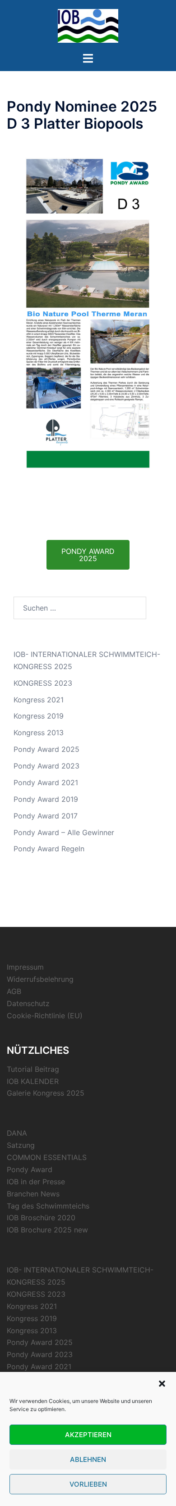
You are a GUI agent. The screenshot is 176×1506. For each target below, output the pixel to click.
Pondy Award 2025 (46, 749)
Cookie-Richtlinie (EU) (45, 1015)
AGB (14, 991)
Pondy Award (29, 1169)
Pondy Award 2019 (46, 799)
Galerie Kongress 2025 (45, 1092)
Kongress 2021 (39, 699)
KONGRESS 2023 (43, 683)
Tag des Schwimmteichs (48, 1205)
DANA (17, 1132)
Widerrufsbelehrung (40, 979)
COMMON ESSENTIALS (47, 1157)
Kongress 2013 (39, 732)
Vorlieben (88, 1484)
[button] (162, 1383)
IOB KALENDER (33, 1081)
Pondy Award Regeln (49, 848)
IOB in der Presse (36, 1181)
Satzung (21, 1145)
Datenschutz (28, 1003)
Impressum (25, 966)
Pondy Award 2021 (46, 782)
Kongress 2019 (39, 715)
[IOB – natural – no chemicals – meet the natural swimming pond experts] (88, 25)
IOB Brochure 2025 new (47, 1229)
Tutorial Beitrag (33, 1069)
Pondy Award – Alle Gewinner (64, 832)
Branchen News (33, 1193)
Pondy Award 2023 (46, 765)
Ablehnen (88, 1459)
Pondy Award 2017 (46, 815)
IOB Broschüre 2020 (41, 1217)
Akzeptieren (88, 1434)
